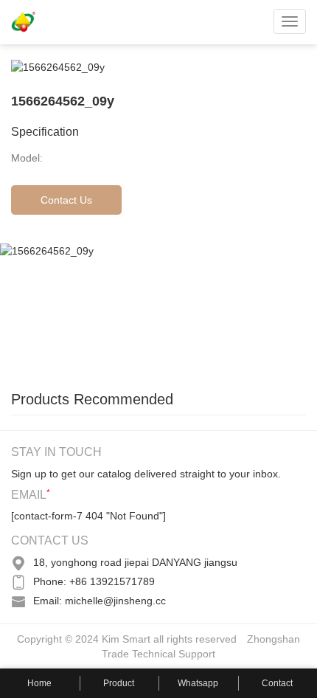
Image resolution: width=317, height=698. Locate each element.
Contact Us (66, 200)
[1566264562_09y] (110, 309)
